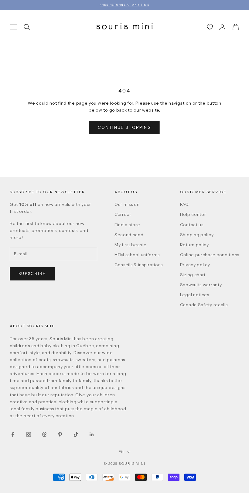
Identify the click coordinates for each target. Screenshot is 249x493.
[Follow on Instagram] (29, 434)
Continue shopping (124, 127)
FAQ (184, 204)
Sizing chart (193, 274)
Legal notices (194, 294)
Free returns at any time (125, 4)
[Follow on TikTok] (76, 434)
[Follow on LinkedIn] (92, 434)
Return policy (194, 244)
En (121, 452)
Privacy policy (195, 264)
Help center (193, 214)
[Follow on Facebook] (13, 434)
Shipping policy (197, 234)
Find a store (127, 224)
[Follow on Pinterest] (60, 434)
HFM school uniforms (137, 254)
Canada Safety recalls (204, 304)
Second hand (129, 234)
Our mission (127, 204)
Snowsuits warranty (201, 284)
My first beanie (130, 244)
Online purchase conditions (209, 254)
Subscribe (32, 273)
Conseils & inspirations (138, 264)
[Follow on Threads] (44, 434)
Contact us (191, 224)
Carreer (122, 214)
